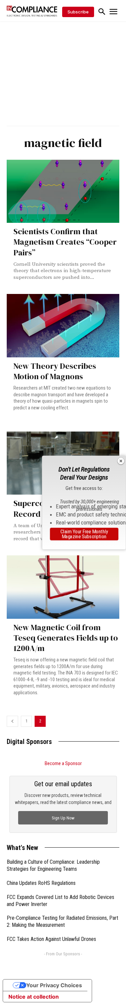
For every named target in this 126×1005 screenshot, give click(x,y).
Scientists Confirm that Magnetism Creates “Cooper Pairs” (65, 242)
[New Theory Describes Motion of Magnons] (63, 325)
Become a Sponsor (63, 763)
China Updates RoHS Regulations (41, 883)
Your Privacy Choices (54, 985)
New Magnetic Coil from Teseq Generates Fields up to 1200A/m (65, 638)
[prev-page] (12, 721)
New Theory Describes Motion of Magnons (54, 371)
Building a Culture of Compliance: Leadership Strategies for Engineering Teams (53, 865)
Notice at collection (33, 996)
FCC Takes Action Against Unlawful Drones (51, 939)
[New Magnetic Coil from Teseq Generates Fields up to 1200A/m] (63, 586)
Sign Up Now (63, 817)
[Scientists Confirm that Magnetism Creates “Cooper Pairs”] (63, 191)
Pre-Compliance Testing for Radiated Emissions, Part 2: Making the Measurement (62, 921)
